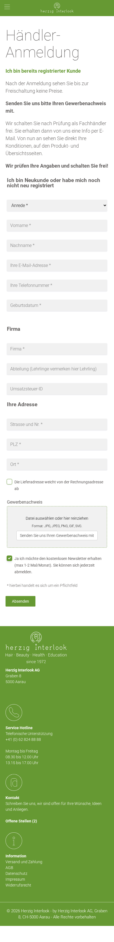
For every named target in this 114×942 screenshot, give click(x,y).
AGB (9, 867)
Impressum (15, 879)
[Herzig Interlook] (57, 8)
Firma (13, 329)
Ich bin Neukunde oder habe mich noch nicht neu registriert (53, 183)
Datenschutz (16, 873)
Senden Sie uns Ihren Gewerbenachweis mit (57, 535)
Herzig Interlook (35, 910)
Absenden (20, 601)
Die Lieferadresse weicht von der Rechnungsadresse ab (58, 485)
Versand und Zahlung (24, 862)
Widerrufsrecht (18, 885)
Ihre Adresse (22, 404)
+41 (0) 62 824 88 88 (23, 739)
